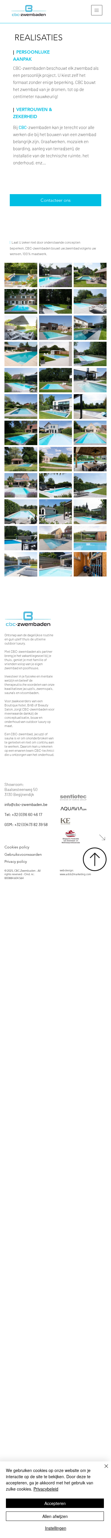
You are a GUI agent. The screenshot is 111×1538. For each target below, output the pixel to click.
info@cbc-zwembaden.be (25, 804)
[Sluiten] (103, 1470)
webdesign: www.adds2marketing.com (75, 872)
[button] (96, 10)
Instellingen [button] (55, 1528)
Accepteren (55, 1503)
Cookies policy (16, 847)
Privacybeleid (45, 1489)
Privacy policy (17, 861)
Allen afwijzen (55, 1516)
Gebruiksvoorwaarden (23, 854)
